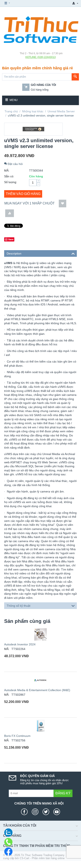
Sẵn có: (9, 176)
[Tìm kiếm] (75, 76)
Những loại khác (32, 111)
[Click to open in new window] (25, 811)
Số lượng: (10, 182)
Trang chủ (11, 111)
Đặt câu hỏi (15, 164)
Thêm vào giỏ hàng (23, 194)
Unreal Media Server (61, 111)
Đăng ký (63, 793)
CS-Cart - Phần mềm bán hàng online (42, 858)
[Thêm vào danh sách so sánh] (9, 213)
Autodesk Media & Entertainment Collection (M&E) (37, 690)
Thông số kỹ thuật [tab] (18, 605)
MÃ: (6, 170)
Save (11, 239)
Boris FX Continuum (17, 735)
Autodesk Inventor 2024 (20, 644)
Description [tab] (14, 253)
